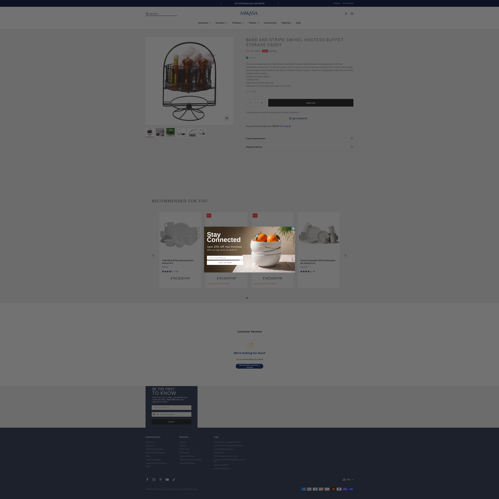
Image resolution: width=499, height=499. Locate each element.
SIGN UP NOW (225, 263)
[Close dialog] (293, 228)
